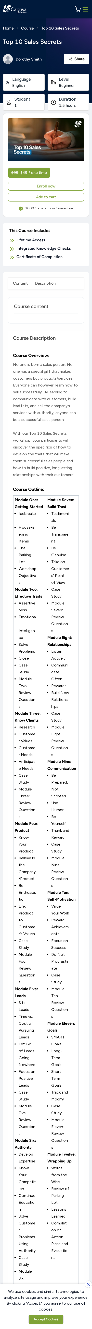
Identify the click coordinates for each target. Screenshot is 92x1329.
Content (20, 283)
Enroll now (46, 186)
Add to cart (46, 197)
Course (27, 28)
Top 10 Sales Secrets (60, 28)
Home (8, 28)
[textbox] (46, 828)
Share (79, 59)
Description (45, 283)
